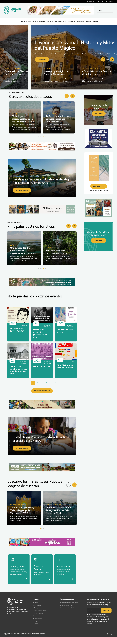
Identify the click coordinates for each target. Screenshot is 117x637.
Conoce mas (11, 59)
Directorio (70, 21)
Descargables (80, 21)
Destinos (22, 21)
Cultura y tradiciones (39, 608)
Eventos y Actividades (40, 610)
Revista (88, 21)
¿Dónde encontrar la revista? (99, 190)
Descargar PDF (98, 186)
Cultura (41, 21)
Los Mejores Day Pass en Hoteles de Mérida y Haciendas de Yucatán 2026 (41, 180)
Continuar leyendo (22, 190)
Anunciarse (90, 1)
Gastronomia (32, 21)
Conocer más (98, 240)
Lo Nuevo (95, 21)
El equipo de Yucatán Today (68, 608)
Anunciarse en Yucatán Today (69, 603)
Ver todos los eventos (42, 390)
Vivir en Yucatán (59, 21)
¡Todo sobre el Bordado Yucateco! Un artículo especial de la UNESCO (41, 438)
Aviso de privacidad (66, 605)
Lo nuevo (35, 624)
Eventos (49, 21)
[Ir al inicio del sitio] (12, 13)
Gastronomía (37, 605)
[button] (112, 59)
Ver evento (99, 113)
